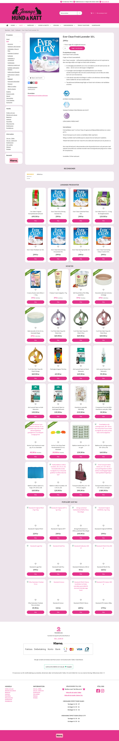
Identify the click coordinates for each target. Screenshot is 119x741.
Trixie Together (83, 25)
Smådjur (30, 25)
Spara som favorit (36, 77)
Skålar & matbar (12, 86)
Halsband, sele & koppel (14, 46)
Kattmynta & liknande (13, 72)
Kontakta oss (9, 128)
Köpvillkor (9, 121)
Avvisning (10, 44)
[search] (79, 13)
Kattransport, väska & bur (13, 75)
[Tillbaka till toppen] (111, 738)
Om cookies (9, 145)
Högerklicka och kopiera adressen (38, 95)
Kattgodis (10, 56)
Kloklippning (9, 126)
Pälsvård (10, 84)
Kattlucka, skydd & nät (14, 65)
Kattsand (10, 79)
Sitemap (8, 147)
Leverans (8, 119)
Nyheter (8, 149)
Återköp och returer (11, 115)
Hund (13, 25)
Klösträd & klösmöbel (13, 81)
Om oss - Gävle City (11, 140)
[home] (7, 25)
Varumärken (68, 25)
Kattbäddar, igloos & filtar (13, 50)
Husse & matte (43, 25)
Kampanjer (96, 25)
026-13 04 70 (105, 1)
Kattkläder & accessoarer (11, 59)
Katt (21, 25)
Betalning (8, 117)
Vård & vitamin (12, 89)
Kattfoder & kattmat (13, 53)
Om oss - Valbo (10, 138)
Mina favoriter (10, 123)
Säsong (56, 25)
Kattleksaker (11, 63)
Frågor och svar (10, 113)
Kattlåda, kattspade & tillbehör (13, 68)
